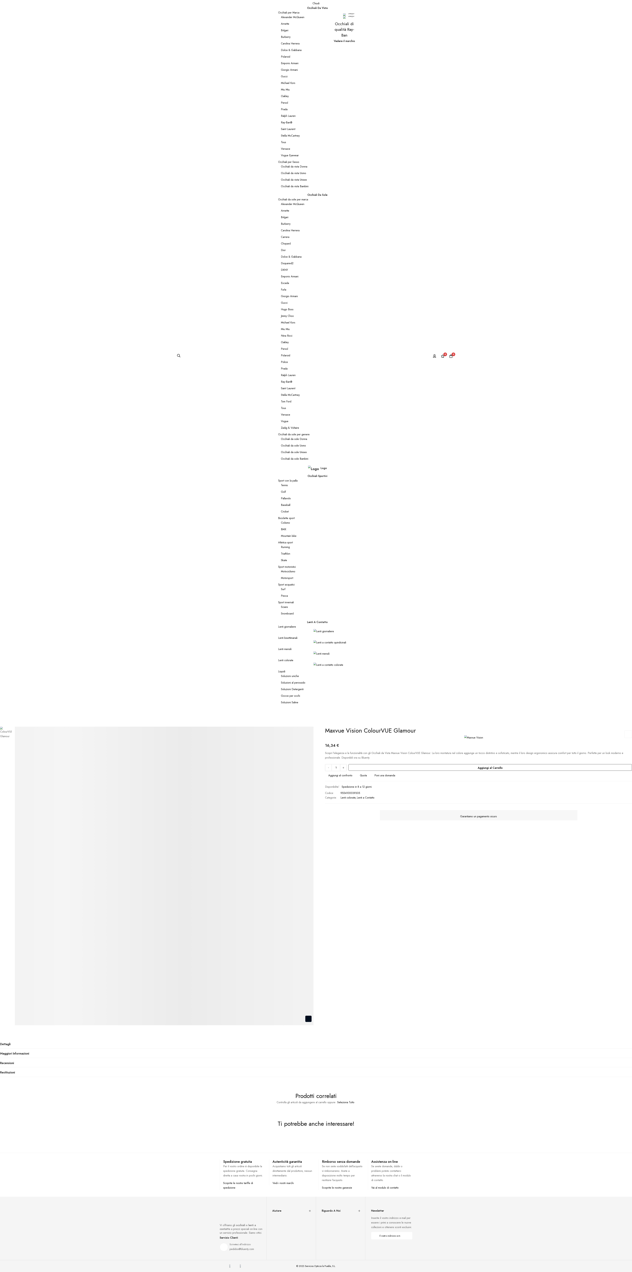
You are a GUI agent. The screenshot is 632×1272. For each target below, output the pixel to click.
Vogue (284, 421)
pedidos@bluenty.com (242, 1249)
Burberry (285, 37)
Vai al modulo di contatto (385, 1188)
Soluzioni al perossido (293, 683)
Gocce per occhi (290, 696)
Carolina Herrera (290, 43)
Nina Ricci (286, 336)
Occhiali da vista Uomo (293, 173)
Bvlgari (284, 30)
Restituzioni (7, 1072)
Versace (285, 149)
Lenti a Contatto (365, 798)
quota (363, 775)
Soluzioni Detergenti (292, 689)
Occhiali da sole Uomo (293, 445)
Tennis (284, 485)
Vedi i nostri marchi (283, 1183)
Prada (284, 109)
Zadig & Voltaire (290, 428)
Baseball (285, 505)
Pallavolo (286, 498)
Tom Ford (286, 401)
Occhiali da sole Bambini (294, 459)
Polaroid (285, 57)
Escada (285, 283)
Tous (283, 142)
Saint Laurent (288, 129)
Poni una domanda (384, 775)
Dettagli (5, 1044)
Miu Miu (285, 89)
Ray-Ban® (286, 122)
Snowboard (287, 613)
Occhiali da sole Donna (294, 439)
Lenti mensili (284, 649)
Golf (283, 492)
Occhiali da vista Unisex (294, 180)
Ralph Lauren (288, 116)
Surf (283, 589)
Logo (324, 468)
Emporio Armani (289, 63)
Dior (283, 250)
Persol (284, 103)
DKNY (284, 270)
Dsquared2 (287, 263)
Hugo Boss (287, 309)
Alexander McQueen (292, 17)
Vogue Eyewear (290, 155)
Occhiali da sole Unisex (294, 452)
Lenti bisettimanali (287, 638)
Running (285, 547)
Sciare (284, 607)
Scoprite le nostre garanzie (337, 1188)
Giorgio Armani (289, 70)
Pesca (284, 596)
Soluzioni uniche (290, 676)
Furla (283, 290)
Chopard (286, 243)
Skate (284, 560)
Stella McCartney (290, 136)
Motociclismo (288, 571)
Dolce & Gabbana (291, 50)
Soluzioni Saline (289, 702)
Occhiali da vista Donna (294, 166)
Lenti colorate (285, 660)
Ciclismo (285, 523)
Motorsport (287, 578)
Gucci (284, 76)
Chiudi (316, 3)
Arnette (285, 24)
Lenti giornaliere (287, 627)
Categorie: (331, 798)
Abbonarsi (407, 1236)
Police (284, 362)
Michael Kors (288, 83)
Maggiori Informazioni (14, 1053)
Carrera (285, 237)
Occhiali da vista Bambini (294, 186)
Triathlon (285, 554)
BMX (283, 529)
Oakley (285, 96)
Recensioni (7, 1063)
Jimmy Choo (287, 316)
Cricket (285, 511)
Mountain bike (288, 536)
